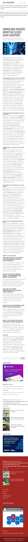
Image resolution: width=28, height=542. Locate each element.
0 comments (22, 40)
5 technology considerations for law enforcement (14, 386)
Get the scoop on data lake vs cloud (11, 394)
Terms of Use (20, 540)
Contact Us (5, 498)
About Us (5, 491)
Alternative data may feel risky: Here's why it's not (14, 392)
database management (12, 179)
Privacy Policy (13, 540)
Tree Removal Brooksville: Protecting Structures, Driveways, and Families (17, 426)
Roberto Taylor (7, 38)
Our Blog (16, 40)
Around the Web (8, 384)
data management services (19, 141)
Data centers (10, 108)
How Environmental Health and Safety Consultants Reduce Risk (17, 418)
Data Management (7, 495)
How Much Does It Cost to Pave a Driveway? (17, 411)
